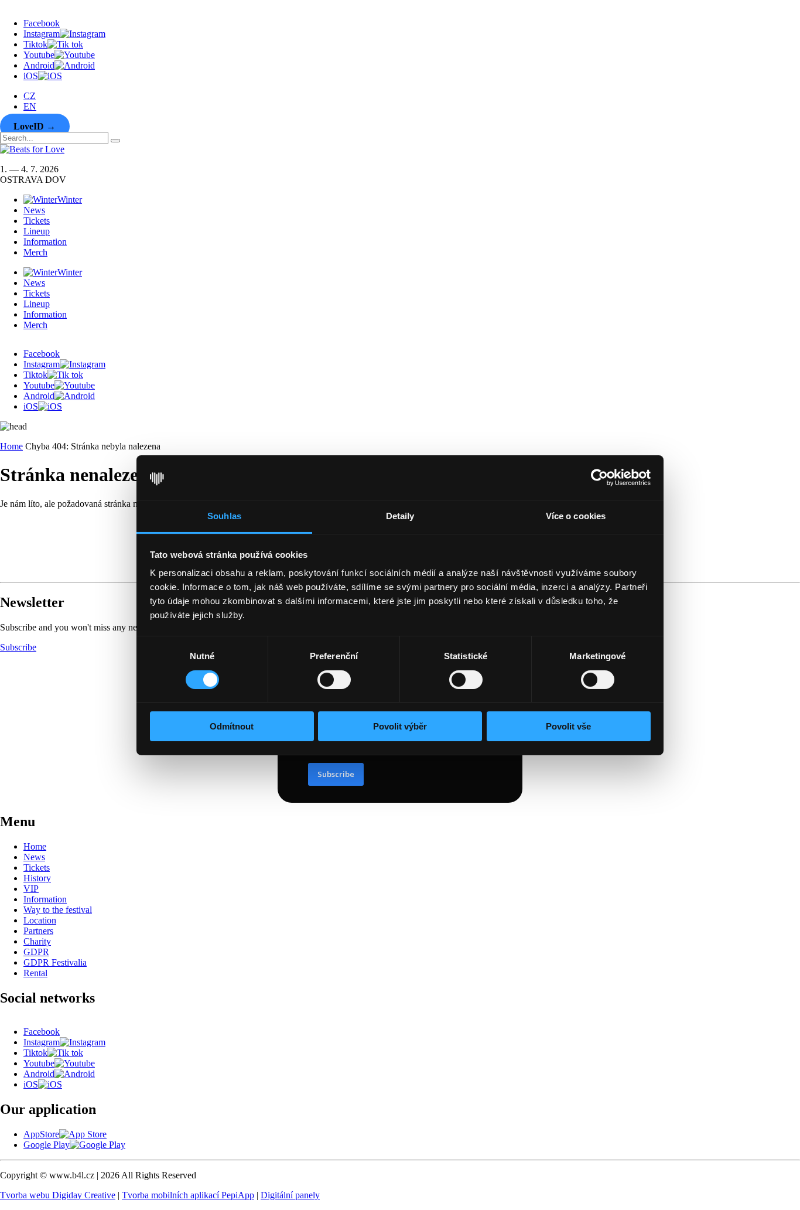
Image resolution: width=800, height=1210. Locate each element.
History (37, 878)
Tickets (36, 221)
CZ (29, 96)
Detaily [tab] (400, 516)
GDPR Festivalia (55, 962)
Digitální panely (290, 1195)
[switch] (334, 679)
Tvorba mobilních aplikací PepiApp (188, 1195)
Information (45, 242)
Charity (37, 941)
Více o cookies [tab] (576, 516)
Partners (38, 931)
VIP (31, 889)
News (34, 210)
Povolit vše (568, 726)
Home (11, 446)
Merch (35, 252)
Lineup (36, 231)
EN (29, 106)
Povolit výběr (400, 726)
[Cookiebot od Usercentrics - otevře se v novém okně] (599, 477)
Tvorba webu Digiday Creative (57, 1195)
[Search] (115, 140)
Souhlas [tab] (224, 516)
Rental (35, 973)
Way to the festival (57, 910)
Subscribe (18, 647)
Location (39, 920)
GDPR (36, 952)
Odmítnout (232, 726)
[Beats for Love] (30, 572)
